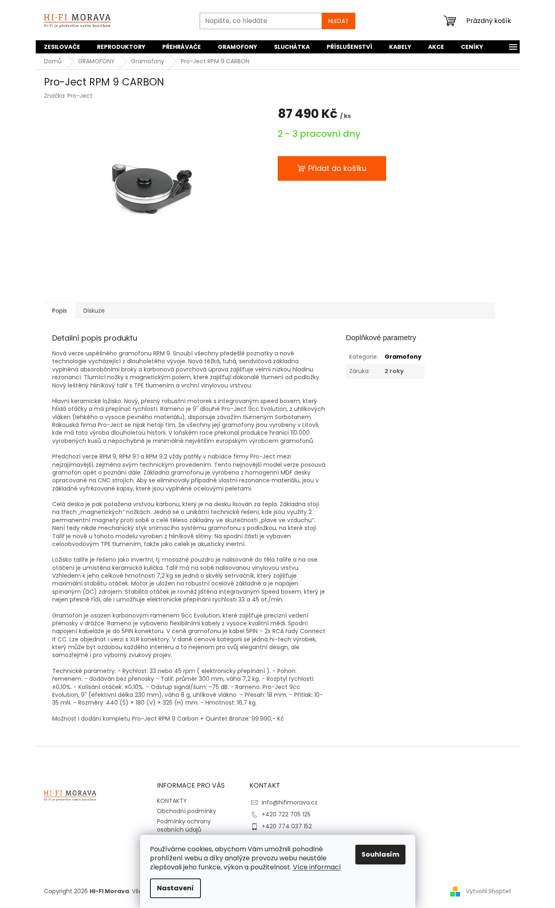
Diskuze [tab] (94, 311)
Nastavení (175, 888)
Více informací (317, 867)
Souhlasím (380, 854)
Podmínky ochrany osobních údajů (184, 825)
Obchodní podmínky (186, 811)
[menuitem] (62, 46)
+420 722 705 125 (286, 814)
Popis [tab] (59, 311)
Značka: (68, 96)
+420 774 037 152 (287, 826)
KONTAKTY (172, 801)
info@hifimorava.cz (290, 802)
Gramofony (403, 357)
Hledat (338, 21)
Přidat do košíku (337, 168)
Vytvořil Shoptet (488, 891)
